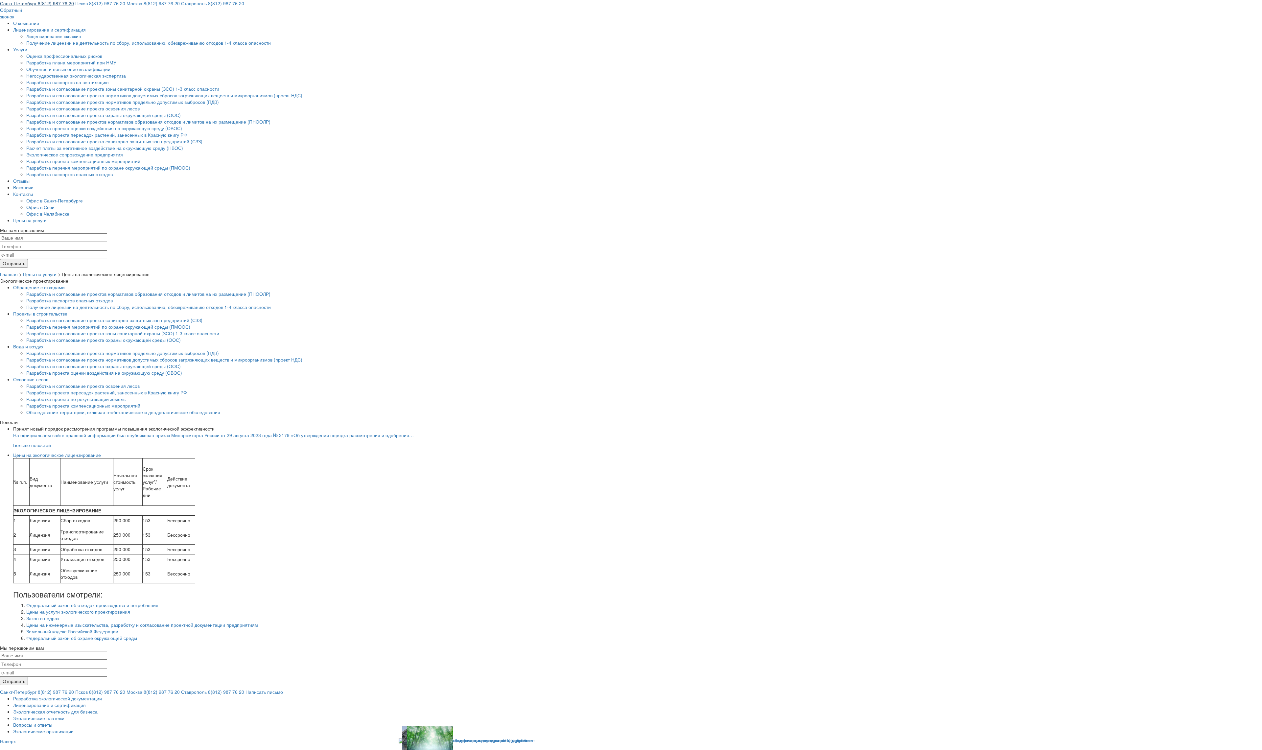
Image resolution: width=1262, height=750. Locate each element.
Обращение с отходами (39, 287)
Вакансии (23, 187)
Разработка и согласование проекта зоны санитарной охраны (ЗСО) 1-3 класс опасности (122, 88)
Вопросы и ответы (32, 724)
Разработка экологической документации (57, 698)
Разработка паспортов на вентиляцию (67, 82)
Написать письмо (264, 692)
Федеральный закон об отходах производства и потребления (92, 605)
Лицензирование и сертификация (49, 29)
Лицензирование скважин (53, 36)
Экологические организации (43, 731)
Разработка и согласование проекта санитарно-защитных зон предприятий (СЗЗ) (114, 141)
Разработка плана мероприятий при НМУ (71, 62)
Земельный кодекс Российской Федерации (72, 631)
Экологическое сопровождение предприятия (74, 154)
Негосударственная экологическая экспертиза (76, 75)
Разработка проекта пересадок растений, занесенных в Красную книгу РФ (106, 134)
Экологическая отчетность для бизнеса (55, 711)
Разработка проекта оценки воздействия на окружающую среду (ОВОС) (104, 128)
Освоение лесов (30, 379)
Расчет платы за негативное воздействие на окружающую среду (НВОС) (104, 148)
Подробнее (522, 740)
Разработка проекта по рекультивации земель (76, 399)
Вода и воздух (28, 346)
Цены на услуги (30, 220)
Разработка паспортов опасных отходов (69, 174)
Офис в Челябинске (47, 213)
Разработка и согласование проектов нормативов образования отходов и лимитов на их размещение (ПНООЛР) (148, 121)
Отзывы (21, 180)
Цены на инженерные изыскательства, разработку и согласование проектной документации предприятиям (142, 624)
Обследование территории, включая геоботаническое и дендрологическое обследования (123, 412)
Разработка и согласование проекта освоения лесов (83, 108)
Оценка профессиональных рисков (64, 56)
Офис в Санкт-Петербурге (54, 200)
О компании (26, 23)
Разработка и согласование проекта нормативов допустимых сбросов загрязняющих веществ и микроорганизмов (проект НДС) (164, 95)
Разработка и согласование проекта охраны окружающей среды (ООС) (103, 115)
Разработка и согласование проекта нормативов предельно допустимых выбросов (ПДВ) (122, 102)
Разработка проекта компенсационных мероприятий (83, 161)
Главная (9, 274)
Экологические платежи (38, 718)
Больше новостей (32, 445)
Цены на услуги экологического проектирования (78, 611)
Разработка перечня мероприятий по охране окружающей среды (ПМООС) (108, 167)
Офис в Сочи (40, 207)
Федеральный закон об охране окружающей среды (81, 638)
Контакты (23, 194)
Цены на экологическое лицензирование (57, 455)
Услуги (20, 49)
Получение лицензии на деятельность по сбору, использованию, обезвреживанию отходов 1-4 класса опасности (148, 42)
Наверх (8, 741)
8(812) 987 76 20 (37, 3)
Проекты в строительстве (40, 313)
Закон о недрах (42, 618)
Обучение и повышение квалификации (68, 69)
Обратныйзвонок (11, 13)
